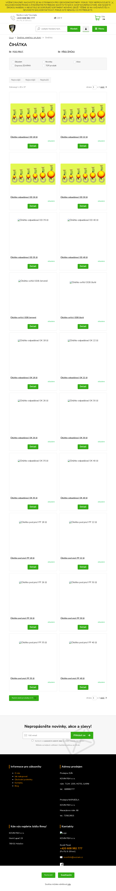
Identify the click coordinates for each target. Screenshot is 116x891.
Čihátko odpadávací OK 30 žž (74, 438)
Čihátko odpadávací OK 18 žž (23, 377)
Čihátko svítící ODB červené (23, 317)
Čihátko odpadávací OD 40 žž (74, 257)
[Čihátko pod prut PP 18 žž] (32, 535)
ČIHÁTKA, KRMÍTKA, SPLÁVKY (29, 38)
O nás (17, 773)
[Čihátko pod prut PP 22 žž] (83, 535)
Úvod (11, 38)
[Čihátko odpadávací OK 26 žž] (32, 414)
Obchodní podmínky (23, 779)
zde (69, 884)
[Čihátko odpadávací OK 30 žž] (83, 414)
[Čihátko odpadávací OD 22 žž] (83, 114)
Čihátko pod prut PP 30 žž (72, 618)
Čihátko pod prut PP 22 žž (72, 558)
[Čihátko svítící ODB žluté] (83, 294)
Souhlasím (66, 875)
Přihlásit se (80, 735)
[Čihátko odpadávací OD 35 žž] (32, 234)
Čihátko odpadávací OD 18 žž (23, 137)
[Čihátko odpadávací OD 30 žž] (83, 174)
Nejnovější (15, 80)
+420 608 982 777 (26, 18)
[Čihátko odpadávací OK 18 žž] (32, 354)
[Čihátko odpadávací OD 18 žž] (32, 114)
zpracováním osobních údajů (53, 741)
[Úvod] (21, 29)
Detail (33, 145)
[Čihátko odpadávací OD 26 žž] (32, 174)
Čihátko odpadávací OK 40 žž (74, 498)
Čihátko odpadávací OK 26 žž (23, 438)
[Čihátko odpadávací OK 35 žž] (32, 474)
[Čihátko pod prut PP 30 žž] (83, 595)
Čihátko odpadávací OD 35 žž (23, 257)
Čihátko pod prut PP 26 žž (22, 618)
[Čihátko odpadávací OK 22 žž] (83, 354)
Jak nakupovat (21, 776)
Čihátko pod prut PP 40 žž (72, 678)
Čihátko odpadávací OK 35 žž (23, 498)
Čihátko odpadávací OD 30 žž (74, 197)
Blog (17, 786)
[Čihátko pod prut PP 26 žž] (32, 595)
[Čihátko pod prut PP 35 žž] (32, 655)
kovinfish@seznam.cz (73, 857)
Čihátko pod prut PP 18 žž (22, 558)
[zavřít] (112, 2)
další (102, 87)
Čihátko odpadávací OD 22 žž (74, 137)
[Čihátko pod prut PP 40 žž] (83, 655)
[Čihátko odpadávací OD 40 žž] (83, 234)
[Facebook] (63, 865)
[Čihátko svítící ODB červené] (32, 294)
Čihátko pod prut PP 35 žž (22, 678)
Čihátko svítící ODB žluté (72, 317)
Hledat (74, 28)
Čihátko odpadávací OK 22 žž (74, 377)
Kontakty (19, 782)
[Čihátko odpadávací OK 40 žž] (83, 474)
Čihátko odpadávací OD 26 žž (23, 197)
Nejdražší (44, 80)
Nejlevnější (30, 80)
